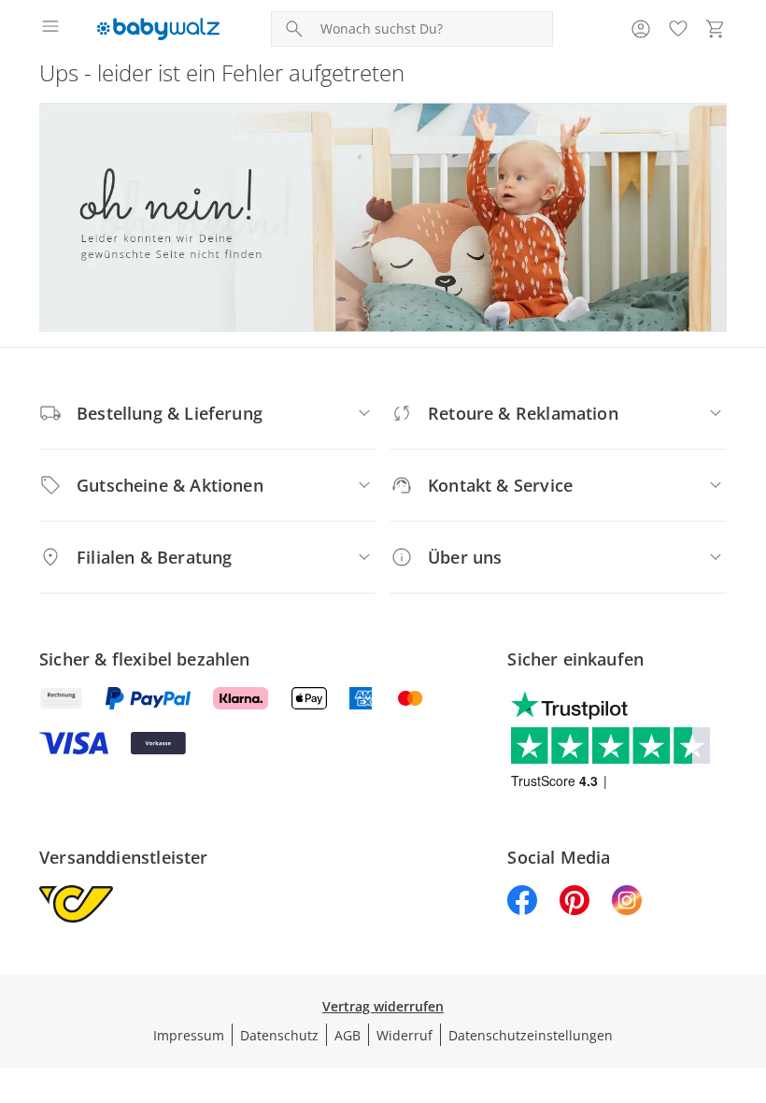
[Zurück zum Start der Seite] (747, 972)
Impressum (188, 1035)
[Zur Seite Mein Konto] (641, 29)
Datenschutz (279, 1035)
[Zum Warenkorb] (715, 29)
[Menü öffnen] (50, 29)
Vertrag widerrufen (383, 1006)
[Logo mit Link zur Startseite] (158, 29)
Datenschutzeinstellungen (530, 1035)
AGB (347, 1035)
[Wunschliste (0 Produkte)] (678, 29)
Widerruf (404, 1035)
